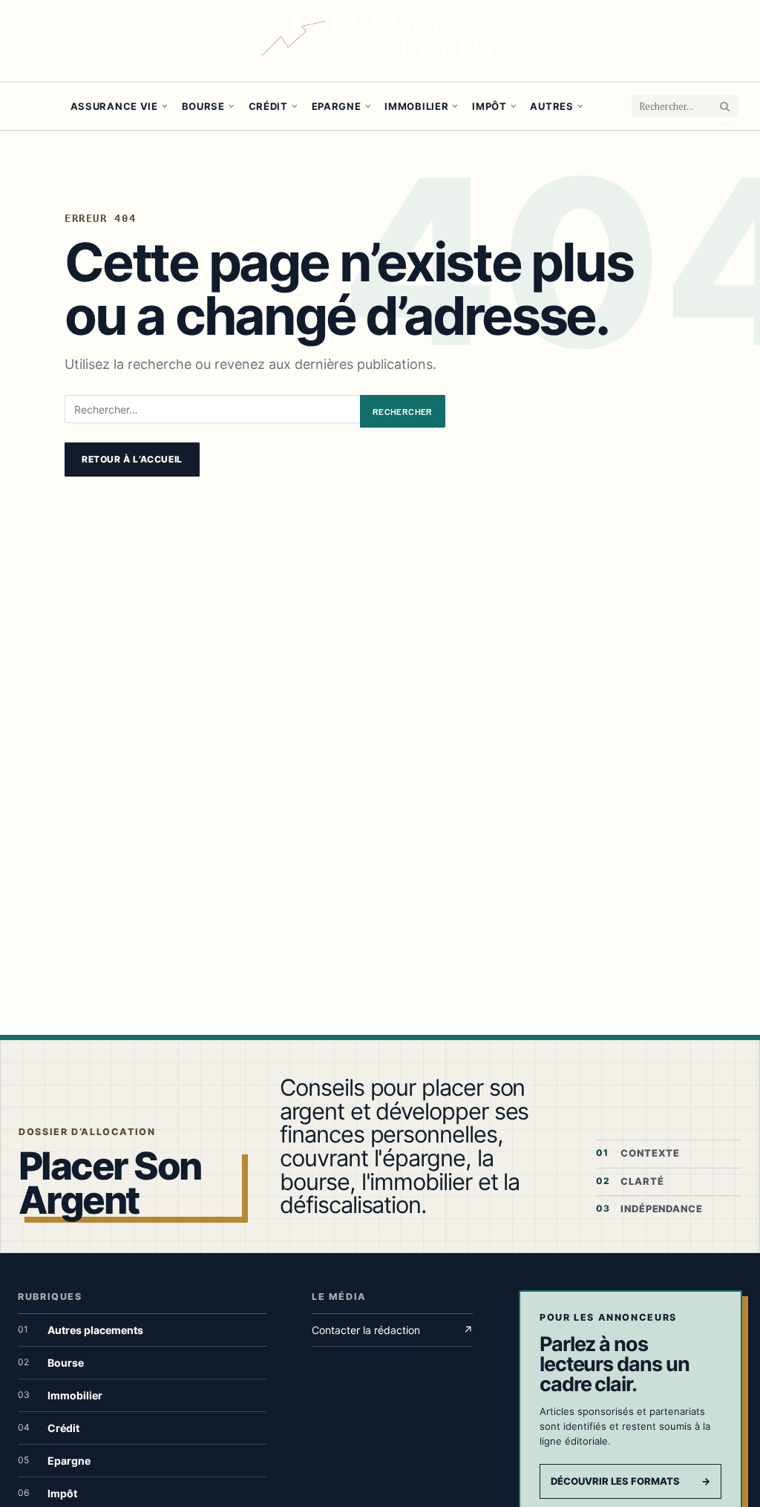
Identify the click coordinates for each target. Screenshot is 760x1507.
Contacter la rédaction (392, 1330)
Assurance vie (114, 106)
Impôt (489, 106)
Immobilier (416, 106)
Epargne (336, 106)
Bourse (203, 106)
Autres (551, 106)
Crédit (268, 106)
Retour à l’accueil (132, 459)
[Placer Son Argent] (380, 41)
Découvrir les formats (630, 1481)
